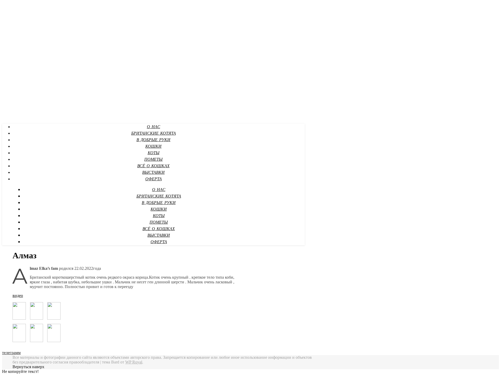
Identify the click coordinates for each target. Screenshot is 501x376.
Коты (153, 153)
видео (18, 295)
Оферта (153, 179)
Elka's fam (11, 5)
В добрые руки (153, 140)
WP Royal (133, 362)
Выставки (153, 172)
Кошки (153, 146)
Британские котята (153, 133)
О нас (153, 127)
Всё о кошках (153, 166)
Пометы (153, 159)
